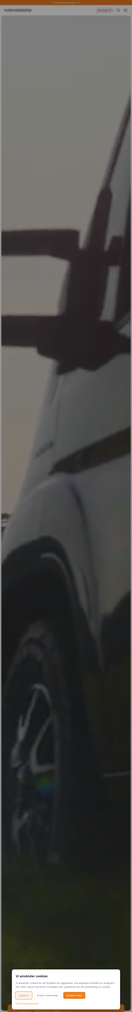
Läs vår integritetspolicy (27, 1003)
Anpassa (23, 995)
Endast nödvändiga (47, 995)
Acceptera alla (74, 995)
